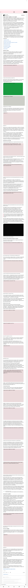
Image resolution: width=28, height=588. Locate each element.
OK (25, 584)
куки (5, 584)
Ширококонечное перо (7, 43)
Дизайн (6, 15)
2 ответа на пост (5, 574)
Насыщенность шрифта (7, 46)
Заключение (5, 48)
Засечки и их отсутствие (7, 41)
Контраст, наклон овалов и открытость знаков (10, 42)
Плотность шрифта (6, 47)
